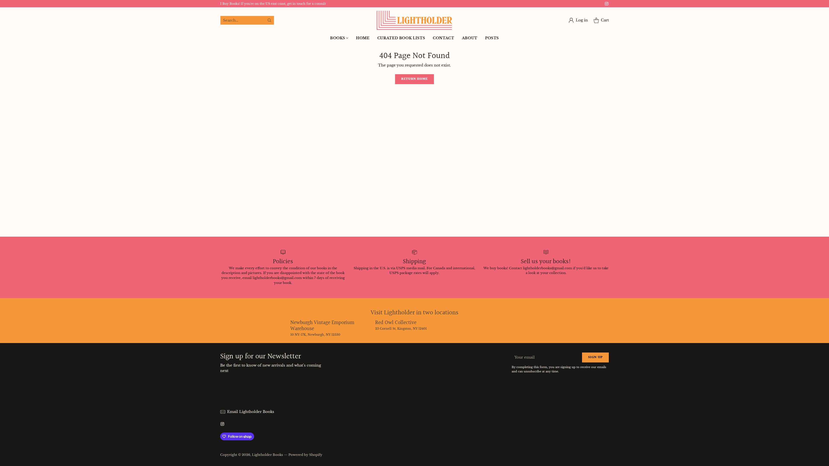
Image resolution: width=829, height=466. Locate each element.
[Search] (269, 20)
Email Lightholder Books (250, 411)
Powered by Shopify (305, 455)
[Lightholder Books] (414, 20)
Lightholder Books (267, 455)
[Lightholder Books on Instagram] (606, 5)
